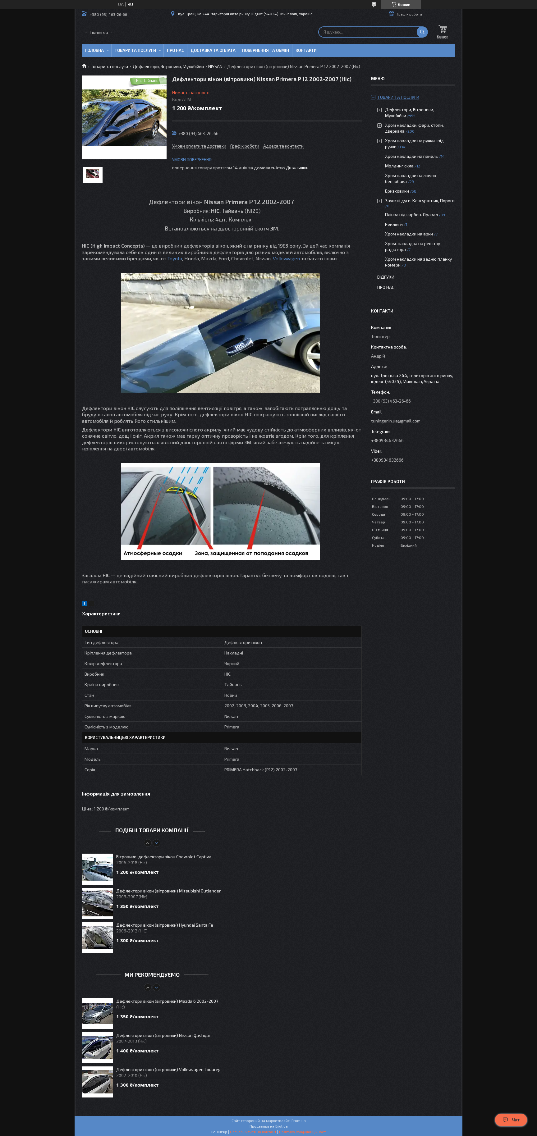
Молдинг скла (399, 165)
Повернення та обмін (265, 50)
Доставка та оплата (213, 50)
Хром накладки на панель (411, 156)
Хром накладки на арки (409, 233)
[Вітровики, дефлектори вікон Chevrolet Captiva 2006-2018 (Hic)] (97, 869)
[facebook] (84, 604)
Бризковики (397, 191)
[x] (91, 604)
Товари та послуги (135, 50)
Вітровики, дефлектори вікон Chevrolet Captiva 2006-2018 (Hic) (163, 859)
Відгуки (385, 277)
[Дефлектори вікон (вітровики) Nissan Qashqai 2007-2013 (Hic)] (97, 1047)
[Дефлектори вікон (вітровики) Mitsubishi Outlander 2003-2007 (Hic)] (97, 903)
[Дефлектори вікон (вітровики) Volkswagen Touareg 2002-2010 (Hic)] (97, 1081)
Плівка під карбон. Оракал (411, 214)
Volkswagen (286, 258)
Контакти (306, 50)
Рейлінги (394, 224)
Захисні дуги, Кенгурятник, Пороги (420, 200)
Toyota (175, 258)
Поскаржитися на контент (253, 1131)
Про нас (175, 50)
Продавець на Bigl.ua (269, 1126)
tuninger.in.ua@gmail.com (395, 420)
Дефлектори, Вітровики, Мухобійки (168, 66)
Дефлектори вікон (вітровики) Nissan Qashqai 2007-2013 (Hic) (163, 1038)
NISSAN (215, 66)
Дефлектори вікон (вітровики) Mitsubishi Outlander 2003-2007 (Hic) (168, 893)
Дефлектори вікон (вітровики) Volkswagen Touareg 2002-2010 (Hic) (168, 1072)
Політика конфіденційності (303, 1131)
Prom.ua (298, 1120)
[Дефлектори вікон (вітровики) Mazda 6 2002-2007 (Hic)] (97, 1013)
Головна (94, 50)
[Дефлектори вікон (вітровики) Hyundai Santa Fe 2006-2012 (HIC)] (97, 937)
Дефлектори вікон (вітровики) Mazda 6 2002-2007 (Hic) (167, 1004)
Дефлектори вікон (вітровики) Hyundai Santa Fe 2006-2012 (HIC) (164, 927)
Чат (516, 1119)
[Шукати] (422, 32)
